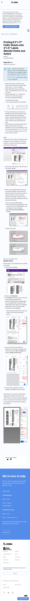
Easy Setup (6, 559)
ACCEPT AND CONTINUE (11, 26)
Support (17, 551)
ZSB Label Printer (7, 554)
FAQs (16, 554)
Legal (4, 584)
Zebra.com (17, 559)
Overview (5, 551)
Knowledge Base (13, 34)
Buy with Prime (23, 598)
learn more (18, 22)
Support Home (4, 34)
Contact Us (6, 532)
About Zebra (6, 562)
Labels (4, 557)
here (7, 18)
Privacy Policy (6, 587)
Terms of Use (18, 584)
